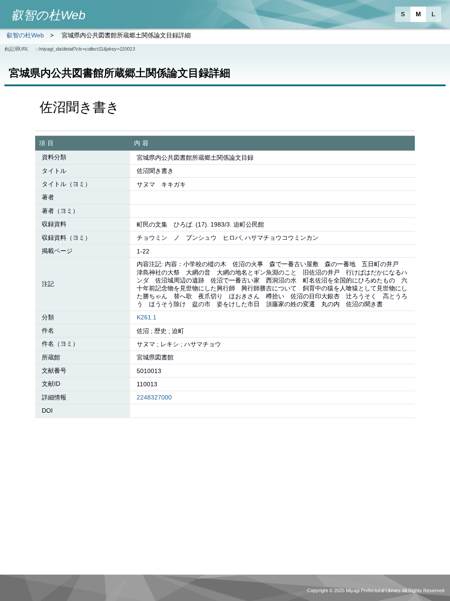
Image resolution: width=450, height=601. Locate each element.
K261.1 (146, 317)
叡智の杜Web (25, 35)
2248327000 (154, 397)
